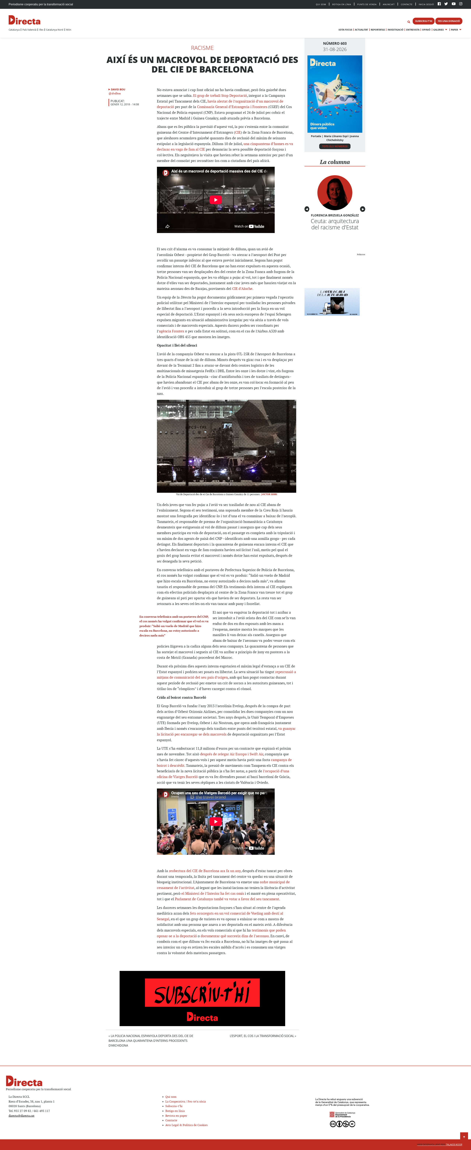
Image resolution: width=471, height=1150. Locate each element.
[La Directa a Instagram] (460, 4)
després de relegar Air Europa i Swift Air (231, 754)
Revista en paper (176, 1116)
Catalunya (14, 29)
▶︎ (363, 209)
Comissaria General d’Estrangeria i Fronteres (232, 107)
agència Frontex (171, 331)
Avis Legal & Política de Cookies (186, 1125)
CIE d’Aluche (242, 289)
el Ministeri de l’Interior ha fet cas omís (212, 894)
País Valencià (29, 29)
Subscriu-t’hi (174, 1106)
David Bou (118, 89)
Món (68, 29)
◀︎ (307, 209)
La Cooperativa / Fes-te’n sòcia (185, 1101)
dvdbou (116, 93)
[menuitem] (14, 29)
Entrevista (412, 29)
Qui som (170, 1097)
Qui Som (321, 4)
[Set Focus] (409, 22)
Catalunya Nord (54, 29)
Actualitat (361, 29)
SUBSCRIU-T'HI (423, 21)
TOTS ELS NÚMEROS (335, 146)
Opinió (426, 29)
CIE (238, 132)
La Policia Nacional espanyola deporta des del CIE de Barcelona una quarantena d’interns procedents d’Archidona (151, 1040)
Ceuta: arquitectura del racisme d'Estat (335, 224)
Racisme (202, 48)
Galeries (438, 29)
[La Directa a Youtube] (454, 4)
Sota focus (345, 29)
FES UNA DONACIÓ (449, 21)
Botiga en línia (341, 4)
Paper (454, 29)
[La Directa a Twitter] (446, 4)
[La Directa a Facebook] (439, 4)
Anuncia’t (389, 4)
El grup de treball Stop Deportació (220, 96)
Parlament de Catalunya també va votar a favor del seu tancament (227, 899)
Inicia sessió (426, 4)
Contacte (406, 4)
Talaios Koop (439, 1144)
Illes (41, 29)
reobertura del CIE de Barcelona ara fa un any (205, 871)
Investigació (395, 29)
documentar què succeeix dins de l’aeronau (235, 936)
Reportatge (378, 29)
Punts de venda (367, 4)
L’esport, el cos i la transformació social (262, 1036)
